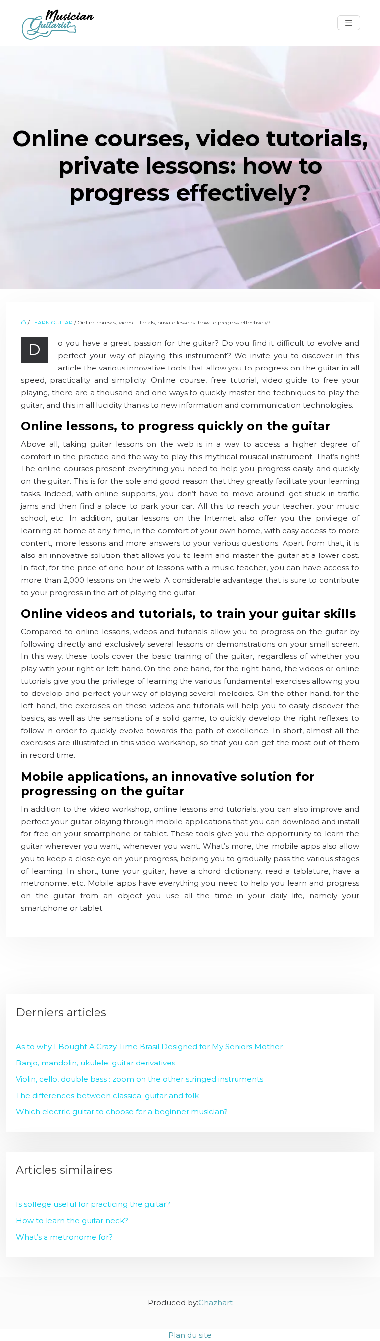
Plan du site (190, 1335)
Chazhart (215, 1302)
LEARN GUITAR (52, 322)
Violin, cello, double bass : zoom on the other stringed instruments (139, 1079)
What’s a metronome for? (64, 1237)
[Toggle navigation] (348, 23)
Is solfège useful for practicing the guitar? (93, 1204)
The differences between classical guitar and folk (107, 1095)
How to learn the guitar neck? (72, 1220)
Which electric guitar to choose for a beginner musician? (122, 1111)
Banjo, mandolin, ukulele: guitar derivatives (95, 1062)
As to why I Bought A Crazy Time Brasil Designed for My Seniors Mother (149, 1046)
